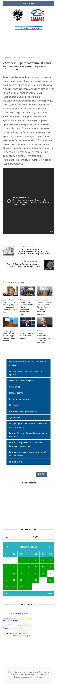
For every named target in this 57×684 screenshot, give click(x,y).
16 (28, 573)
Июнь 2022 (28, 546)
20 (7, 580)
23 (28, 580)
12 (50, 567)
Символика (14, 386)
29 (21, 586)
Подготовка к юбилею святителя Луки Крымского (27, 516)
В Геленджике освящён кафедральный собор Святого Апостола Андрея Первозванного (34, 251)
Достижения (15, 417)
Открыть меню (29, 3)
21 (14, 580)
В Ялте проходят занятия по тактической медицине (28, 521)
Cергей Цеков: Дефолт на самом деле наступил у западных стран (23, 265)
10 (36, 567)
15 (21, 573)
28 (14, 586)
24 (36, 580)
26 (50, 580)
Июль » (49, 593)
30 (28, 586)
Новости (8, 58)
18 (43, 573)
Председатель (16, 392)
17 (36, 573)
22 (21, 580)
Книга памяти (15, 461)
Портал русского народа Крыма (28, 15)
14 (14, 573)
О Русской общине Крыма (22, 380)
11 (43, 567)
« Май (7, 593)
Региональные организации (22, 411)
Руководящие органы (19, 399)
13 (7, 573)
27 (7, 586)
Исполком (14, 405)
